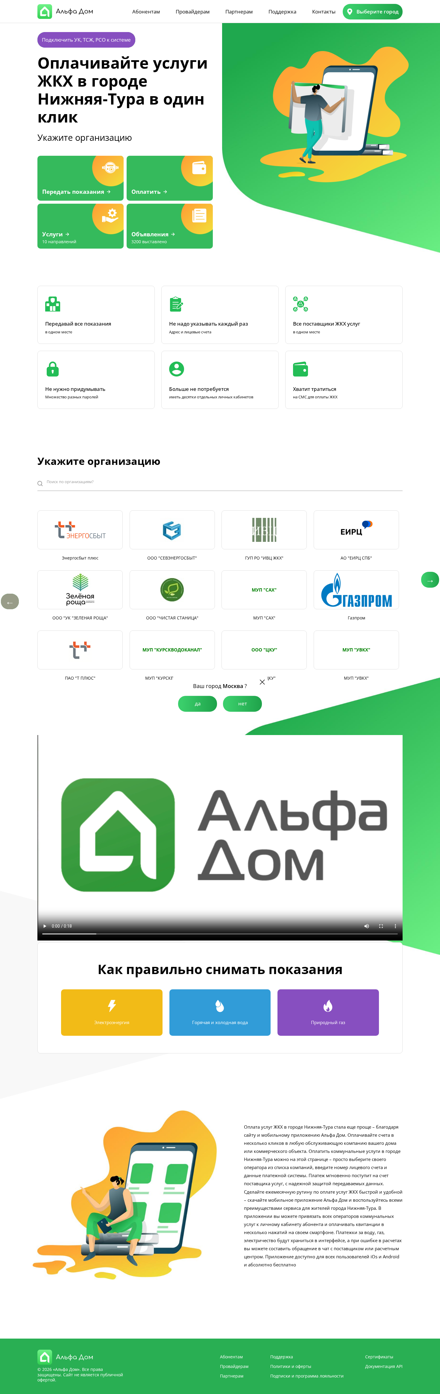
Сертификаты (379, 1357)
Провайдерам (193, 11)
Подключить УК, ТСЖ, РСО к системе (86, 39)
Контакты (324, 11)
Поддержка (282, 11)
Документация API (384, 1366)
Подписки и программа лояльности (307, 1376)
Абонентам (146, 11)
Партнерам (239, 11)
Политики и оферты (290, 1366)
